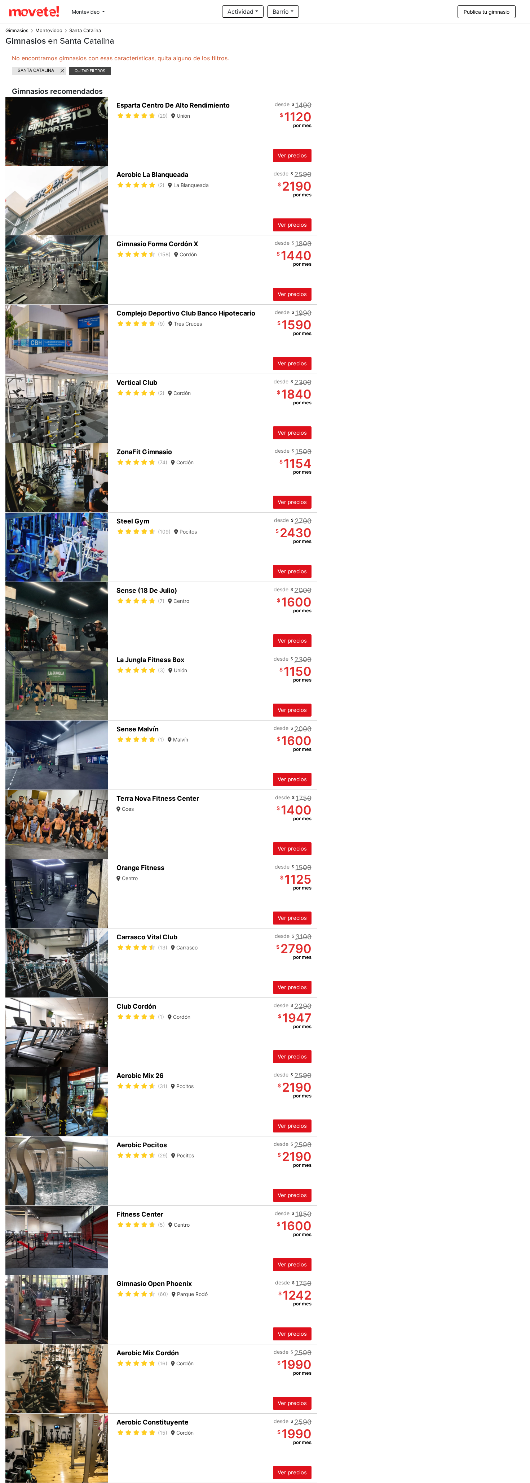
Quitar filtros (90, 70)
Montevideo (86, 12)
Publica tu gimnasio (486, 12)
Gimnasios (16, 30)
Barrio (281, 11)
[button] (101, 131)
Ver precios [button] (292, 155)
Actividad (240, 11)
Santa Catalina (36, 70)
